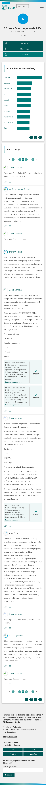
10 (20, 159)
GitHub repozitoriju (11, 722)
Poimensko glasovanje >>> (14, 382)
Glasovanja (24, 49)
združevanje (8, 122)
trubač (6, 100)
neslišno (7, 77)
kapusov (7, 111)
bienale (6, 106)
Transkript (24, 54)
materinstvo (8, 117)
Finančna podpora (9, 732)
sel (5, 94)
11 (23, 159)
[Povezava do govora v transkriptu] (5, 182)
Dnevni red (24, 43)
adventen (7, 83)
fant (5, 128)
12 (26, 159)
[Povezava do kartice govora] (10, 182)
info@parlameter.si (10, 737)
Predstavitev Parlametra (12, 727)
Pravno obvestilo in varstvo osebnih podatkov (19, 729)
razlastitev (8, 89)
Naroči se (8, 775)
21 (33, 159)
